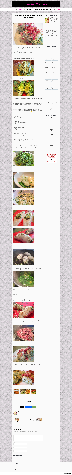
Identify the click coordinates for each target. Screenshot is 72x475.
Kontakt (16, 469)
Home (16, 9)
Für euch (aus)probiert (43, 9)
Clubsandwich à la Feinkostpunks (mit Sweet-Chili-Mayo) (16, 422)
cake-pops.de (51, 129)
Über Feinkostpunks (52, 9)
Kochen (20, 9)
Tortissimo (51, 134)
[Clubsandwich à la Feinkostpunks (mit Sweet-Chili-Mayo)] (17, 419)
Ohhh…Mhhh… (52, 121)
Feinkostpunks (36, 4)
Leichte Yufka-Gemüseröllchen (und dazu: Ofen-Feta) (33, 419)
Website (15, 449)
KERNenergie (52, 130)
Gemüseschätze (35, 9)
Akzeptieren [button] (69, 473)
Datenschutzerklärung (17, 467)
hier (19, 105)
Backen (24, 9)
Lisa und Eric (47, 108)
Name (14, 442)
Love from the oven (51, 118)
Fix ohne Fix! (29, 9)
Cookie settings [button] (65, 473)
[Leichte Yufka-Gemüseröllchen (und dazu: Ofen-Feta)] (39, 419)
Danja (19, 411)
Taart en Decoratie (51, 133)
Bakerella (51, 117)
